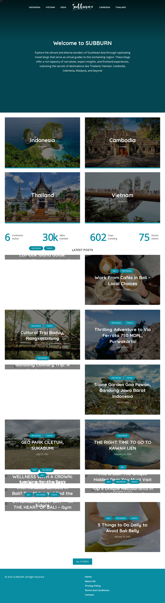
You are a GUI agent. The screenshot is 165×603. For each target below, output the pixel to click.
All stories (82, 561)
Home (88, 576)
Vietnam (50, 7)
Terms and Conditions (97, 590)
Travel (49, 248)
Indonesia (34, 7)
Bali (114, 271)
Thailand (121, 7)
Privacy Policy (93, 585)
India (63, 7)
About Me (90, 581)
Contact (89, 594)
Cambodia (104, 7)
